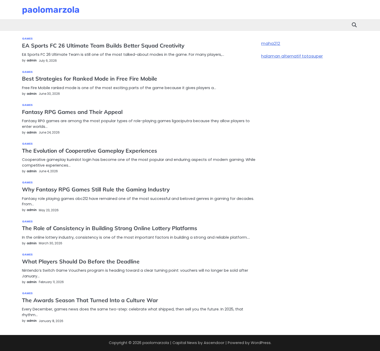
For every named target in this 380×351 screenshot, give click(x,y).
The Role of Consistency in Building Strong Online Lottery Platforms (109, 228)
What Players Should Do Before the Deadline (81, 261)
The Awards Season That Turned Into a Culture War (90, 300)
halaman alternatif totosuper (292, 56)
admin (32, 60)
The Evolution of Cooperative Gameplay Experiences (89, 150)
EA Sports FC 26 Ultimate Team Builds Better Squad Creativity (103, 45)
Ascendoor (214, 342)
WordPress (261, 342)
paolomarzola (51, 9)
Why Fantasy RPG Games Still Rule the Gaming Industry (96, 189)
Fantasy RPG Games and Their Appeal (72, 111)
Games (27, 38)
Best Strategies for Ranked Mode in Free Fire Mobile (89, 78)
